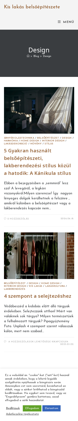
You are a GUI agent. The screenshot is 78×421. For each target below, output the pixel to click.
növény (36, 144)
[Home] (28, 56)
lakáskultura (55, 286)
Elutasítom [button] (51, 408)
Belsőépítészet (48, 138)
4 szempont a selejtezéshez (38, 296)
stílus (49, 144)
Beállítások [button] (13, 408)
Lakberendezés (14, 289)
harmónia (11, 141)
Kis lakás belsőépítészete (32, 7)
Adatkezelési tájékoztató (22, 414)
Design (47, 56)
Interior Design (53, 141)
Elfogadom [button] (32, 408)
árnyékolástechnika (19, 138)
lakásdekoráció (15, 144)
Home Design (30, 141)
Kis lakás (35, 286)
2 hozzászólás (18, 219)
